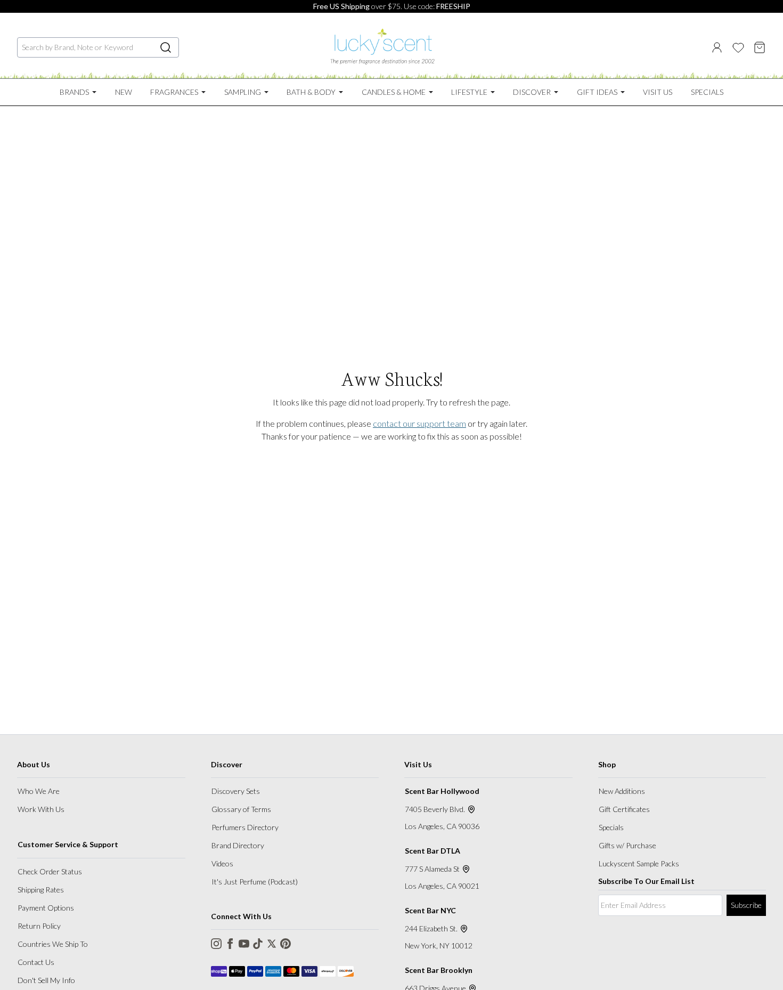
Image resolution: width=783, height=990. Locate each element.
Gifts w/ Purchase (627, 845)
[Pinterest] (285, 943)
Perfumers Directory (245, 827)
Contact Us (36, 962)
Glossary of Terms (241, 809)
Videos (222, 863)
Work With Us (41, 809)
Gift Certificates (624, 809)
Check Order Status (50, 871)
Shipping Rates (41, 889)
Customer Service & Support (68, 844)
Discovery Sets (235, 791)
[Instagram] (216, 943)
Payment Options (46, 907)
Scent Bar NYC (430, 910)
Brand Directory (237, 845)
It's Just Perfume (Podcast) (254, 881)
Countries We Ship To (53, 943)
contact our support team (419, 423)
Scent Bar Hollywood (442, 791)
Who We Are (39, 791)
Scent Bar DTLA (432, 850)
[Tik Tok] (257, 943)
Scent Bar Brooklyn (438, 970)
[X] (271, 943)
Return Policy (39, 925)
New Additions (622, 791)
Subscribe (746, 905)
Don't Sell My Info (46, 980)
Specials (611, 827)
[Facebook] (230, 943)
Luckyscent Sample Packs (639, 863)
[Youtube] (244, 943)
